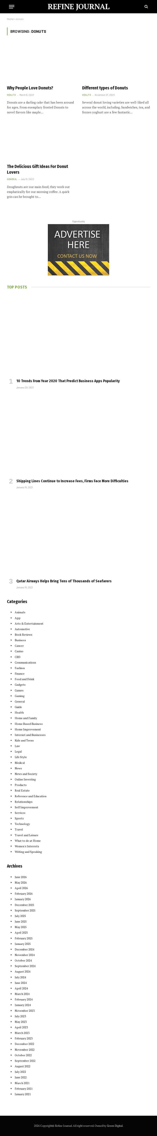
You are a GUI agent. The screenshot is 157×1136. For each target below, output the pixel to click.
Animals (20, 612)
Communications (25, 662)
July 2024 (20, 977)
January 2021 (23, 1094)
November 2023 (25, 1011)
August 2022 (22, 1066)
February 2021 (24, 1088)
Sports (19, 818)
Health (11, 95)
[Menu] (11, 6)
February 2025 (24, 938)
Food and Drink (24, 679)
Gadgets (20, 685)
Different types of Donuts (105, 88)
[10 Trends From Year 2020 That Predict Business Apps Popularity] (78, 335)
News (18, 768)
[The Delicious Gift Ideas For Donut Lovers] (41, 141)
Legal (18, 751)
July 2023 (20, 1016)
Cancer (19, 646)
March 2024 (22, 994)
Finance (20, 673)
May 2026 (21, 882)
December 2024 (24, 949)
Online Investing (25, 779)
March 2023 (22, 1033)
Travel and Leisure (26, 835)
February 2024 (24, 999)
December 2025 (24, 905)
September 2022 (25, 1061)
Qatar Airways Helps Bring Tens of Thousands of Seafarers (64, 581)
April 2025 (21, 932)
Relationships (24, 802)
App (17, 618)
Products (21, 785)
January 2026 (23, 899)
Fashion (20, 668)
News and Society (26, 774)
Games (19, 690)
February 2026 (24, 893)
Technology (22, 824)
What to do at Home (28, 841)
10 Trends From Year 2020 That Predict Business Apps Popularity (68, 381)
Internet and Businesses (30, 735)
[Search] (146, 6)
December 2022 (24, 1044)
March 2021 (22, 1083)
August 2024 (22, 971)
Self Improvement (26, 807)
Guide (18, 707)
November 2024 (25, 955)
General (12, 179)
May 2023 (21, 1022)
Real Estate (22, 790)
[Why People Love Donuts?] (41, 62)
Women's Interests (27, 846)
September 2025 (25, 910)
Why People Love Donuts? (30, 88)
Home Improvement (28, 729)
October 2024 (23, 960)
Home (10, 18)
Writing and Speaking (28, 852)
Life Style (21, 757)
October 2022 (23, 1055)
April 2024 (21, 988)
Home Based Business (29, 724)
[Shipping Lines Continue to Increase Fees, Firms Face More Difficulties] (78, 435)
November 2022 (25, 1050)
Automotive (22, 629)
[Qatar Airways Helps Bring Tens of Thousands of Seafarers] (78, 535)
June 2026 (21, 877)
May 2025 (21, 927)
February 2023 (24, 1038)
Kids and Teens (24, 740)
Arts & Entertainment (29, 623)
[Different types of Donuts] (116, 62)
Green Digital (115, 1126)
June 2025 (21, 921)
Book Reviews (23, 634)
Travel (19, 829)
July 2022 (20, 1072)
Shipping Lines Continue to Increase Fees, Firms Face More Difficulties (72, 481)
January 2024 (23, 1005)
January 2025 (23, 944)
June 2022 (21, 1077)
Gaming (20, 696)
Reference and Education (30, 796)
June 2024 (21, 983)
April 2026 (21, 888)
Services (20, 813)
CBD (17, 657)
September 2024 (25, 966)
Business (20, 640)
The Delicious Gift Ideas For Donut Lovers (37, 169)
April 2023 (21, 1027)
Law (17, 746)
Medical (20, 763)
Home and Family (26, 718)
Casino (19, 651)
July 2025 (20, 916)
